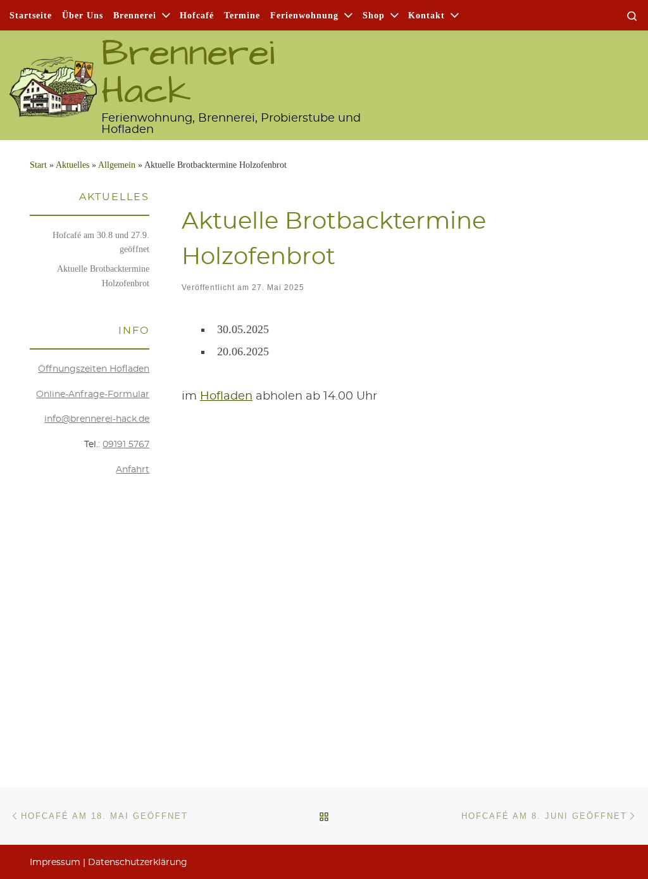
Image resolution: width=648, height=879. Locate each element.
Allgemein (116, 165)
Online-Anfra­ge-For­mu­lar (92, 394)
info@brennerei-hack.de (96, 419)
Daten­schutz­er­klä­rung (137, 862)
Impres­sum (55, 862)
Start (38, 165)
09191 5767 (126, 444)
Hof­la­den (226, 396)
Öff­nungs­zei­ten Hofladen (93, 369)
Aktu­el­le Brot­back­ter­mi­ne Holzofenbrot (103, 275)
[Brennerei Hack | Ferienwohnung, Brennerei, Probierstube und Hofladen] (53, 81)
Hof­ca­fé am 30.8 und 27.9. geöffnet (101, 242)
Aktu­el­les (72, 165)
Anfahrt (132, 469)
